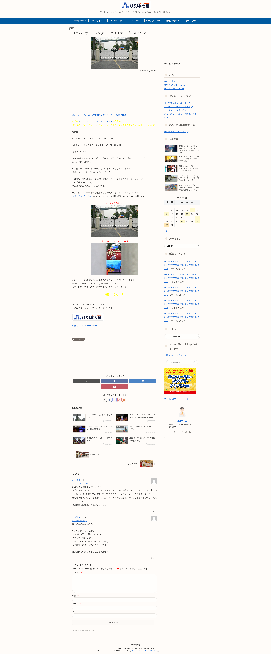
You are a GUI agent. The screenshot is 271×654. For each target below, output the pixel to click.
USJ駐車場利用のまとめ (175, 132)
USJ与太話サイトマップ (175, 399)
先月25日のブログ (80, 196)
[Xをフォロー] (105, 400)
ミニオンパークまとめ (174, 110)
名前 (75, 596)
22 (197, 218)
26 (182, 221)
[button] (194, 362)
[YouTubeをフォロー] (119, 400)
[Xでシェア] (86, 381)
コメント (77, 572)
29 (197, 221)
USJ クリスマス (79, 339)
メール (76, 603)
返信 (154, 511)
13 (187, 214)
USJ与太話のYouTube (174, 89)
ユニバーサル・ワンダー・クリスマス (95, 121)
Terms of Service (150, 651)
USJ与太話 (182, 421)
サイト (75, 612)
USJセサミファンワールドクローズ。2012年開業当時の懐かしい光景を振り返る (181, 265)
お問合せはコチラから (174, 355)
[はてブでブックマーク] (142, 381)
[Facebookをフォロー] (110, 400)
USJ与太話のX (171, 81)
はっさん (76, 480)
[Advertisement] (114, 88)
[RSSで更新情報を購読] (124, 400)
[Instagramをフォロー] (114, 400)
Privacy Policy (137, 651)
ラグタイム (77, 517)
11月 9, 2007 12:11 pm (79, 521)
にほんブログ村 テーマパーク (85, 325)
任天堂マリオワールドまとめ (177, 103)
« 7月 (166, 231)
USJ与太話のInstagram (174, 85)
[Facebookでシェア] (114, 381)
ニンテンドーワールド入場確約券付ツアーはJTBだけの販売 (99, 115)
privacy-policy (135, 645)
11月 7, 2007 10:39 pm (80, 483)
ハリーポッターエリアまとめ (177, 107)
